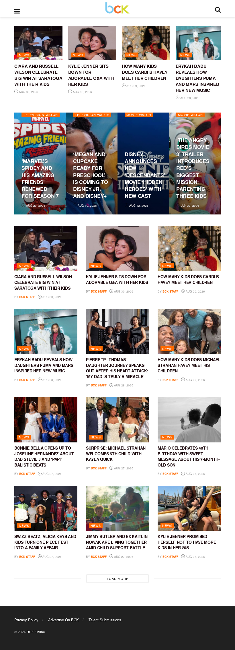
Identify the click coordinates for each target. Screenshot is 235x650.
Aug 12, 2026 (138, 206)
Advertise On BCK (63, 619)
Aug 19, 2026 (87, 206)
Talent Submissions (105, 619)
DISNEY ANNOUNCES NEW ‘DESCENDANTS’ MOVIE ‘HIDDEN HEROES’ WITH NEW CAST (145, 175)
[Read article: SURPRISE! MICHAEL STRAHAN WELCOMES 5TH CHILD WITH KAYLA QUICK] (117, 419)
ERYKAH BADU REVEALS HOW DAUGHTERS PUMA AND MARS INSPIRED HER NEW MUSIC (197, 78)
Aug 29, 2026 (136, 86)
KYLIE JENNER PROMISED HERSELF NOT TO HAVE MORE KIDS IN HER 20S (187, 541)
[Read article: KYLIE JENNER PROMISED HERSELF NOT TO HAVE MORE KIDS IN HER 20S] (189, 508)
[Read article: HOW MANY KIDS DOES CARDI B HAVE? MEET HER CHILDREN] (146, 43)
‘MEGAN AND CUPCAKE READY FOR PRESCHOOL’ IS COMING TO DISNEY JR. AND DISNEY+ (90, 175)
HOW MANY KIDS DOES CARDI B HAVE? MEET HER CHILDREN (144, 72)
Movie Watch (138, 115)
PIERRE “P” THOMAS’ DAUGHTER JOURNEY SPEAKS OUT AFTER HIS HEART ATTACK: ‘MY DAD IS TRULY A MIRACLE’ (117, 368)
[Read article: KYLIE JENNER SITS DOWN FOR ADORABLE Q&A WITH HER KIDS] (92, 43)
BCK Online (36, 631)
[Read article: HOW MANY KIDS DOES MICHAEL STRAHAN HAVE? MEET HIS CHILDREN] (189, 331)
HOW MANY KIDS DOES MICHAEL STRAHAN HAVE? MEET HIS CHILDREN (189, 365)
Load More (117, 578)
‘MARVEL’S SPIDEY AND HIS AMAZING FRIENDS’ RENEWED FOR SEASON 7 (40, 178)
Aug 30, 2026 (28, 92)
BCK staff (27, 297)
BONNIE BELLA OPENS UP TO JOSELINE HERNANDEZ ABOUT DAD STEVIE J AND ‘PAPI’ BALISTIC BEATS (44, 456)
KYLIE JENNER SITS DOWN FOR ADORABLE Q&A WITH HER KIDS (91, 75)
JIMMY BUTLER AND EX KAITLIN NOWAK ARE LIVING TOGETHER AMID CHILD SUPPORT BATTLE (116, 541)
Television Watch (40, 115)
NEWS (24, 55)
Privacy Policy (26, 619)
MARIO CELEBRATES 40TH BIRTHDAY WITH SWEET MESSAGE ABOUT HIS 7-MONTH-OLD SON (189, 456)
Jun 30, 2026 (189, 206)
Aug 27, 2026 (195, 380)
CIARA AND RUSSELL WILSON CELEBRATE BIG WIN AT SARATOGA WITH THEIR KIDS (38, 75)
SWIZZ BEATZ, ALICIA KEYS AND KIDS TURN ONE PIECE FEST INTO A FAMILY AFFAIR (45, 541)
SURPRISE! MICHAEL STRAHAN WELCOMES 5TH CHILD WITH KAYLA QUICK (116, 453)
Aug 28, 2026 (189, 98)
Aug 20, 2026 (35, 206)
